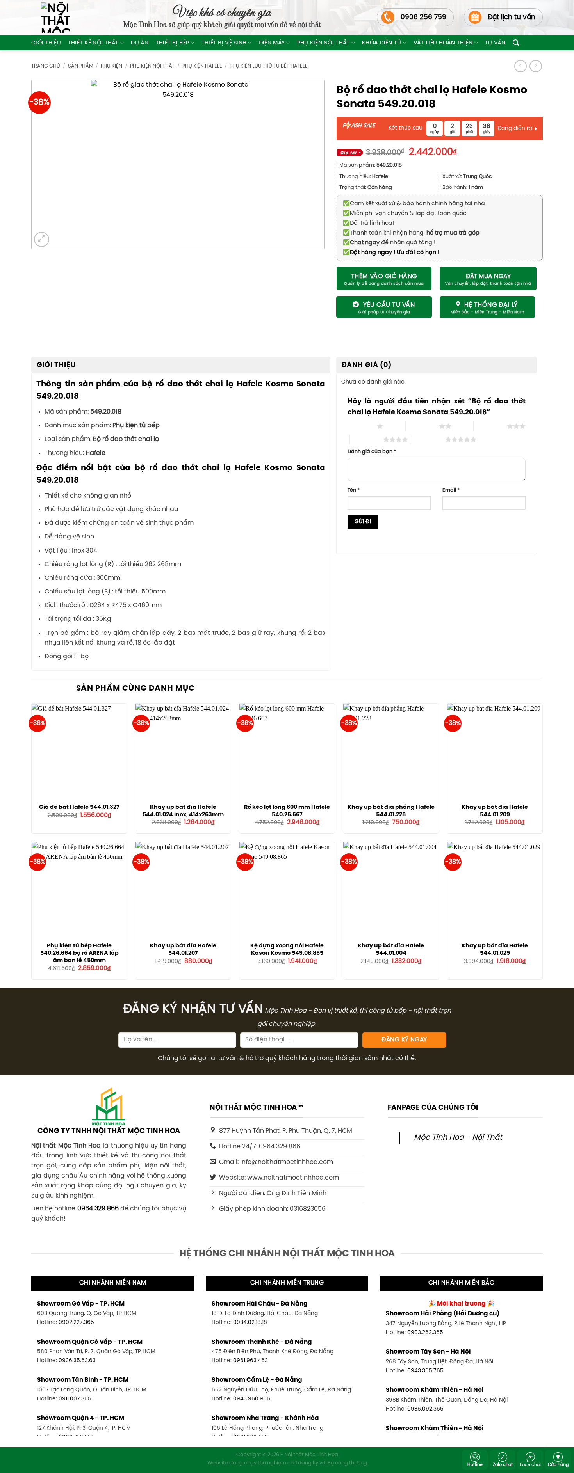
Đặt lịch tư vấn (511, 17)
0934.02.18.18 (250, 1322)
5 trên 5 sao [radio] (428, 439)
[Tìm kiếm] (516, 42)
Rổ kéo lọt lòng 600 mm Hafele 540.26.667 (287, 811)
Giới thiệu (46, 43)
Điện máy (272, 43)
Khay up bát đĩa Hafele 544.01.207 (183, 949)
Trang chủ (45, 66)
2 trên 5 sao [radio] (422, 426)
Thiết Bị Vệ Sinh (224, 43)
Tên (354, 490)
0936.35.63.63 (77, 1360)
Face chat (530, 1464)
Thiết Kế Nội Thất (93, 43)
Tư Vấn (495, 43)
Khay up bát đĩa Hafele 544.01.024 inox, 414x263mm (183, 811)
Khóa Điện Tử (381, 43)
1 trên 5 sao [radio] (360, 426)
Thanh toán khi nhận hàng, (411, 233)
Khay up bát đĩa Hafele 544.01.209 (495, 811)
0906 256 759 (423, 17)
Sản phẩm (80, 66)
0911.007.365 (75, 1399)
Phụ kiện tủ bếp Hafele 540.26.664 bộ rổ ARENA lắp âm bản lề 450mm (79, 953)
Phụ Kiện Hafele (202, 66)
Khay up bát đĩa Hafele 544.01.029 (495, 949)
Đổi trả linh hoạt (368, 223)
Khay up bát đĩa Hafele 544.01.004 (391, 949)
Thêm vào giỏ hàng (384, 276)
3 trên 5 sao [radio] (490, 426)
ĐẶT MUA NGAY (488, 277)
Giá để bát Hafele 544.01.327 (79, 807)
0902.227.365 (76, 1322)
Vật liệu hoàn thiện (443, 43)
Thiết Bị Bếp (172, 43)
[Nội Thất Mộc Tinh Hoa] (50, 17)
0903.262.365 (425, 1332)
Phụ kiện (111, 66)
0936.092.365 (425, 1409)
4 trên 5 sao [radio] (366, 439)
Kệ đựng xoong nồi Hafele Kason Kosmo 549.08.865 (287, 949)
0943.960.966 (251, 1399)
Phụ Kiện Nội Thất (323, 43)
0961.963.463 (250, 1360)
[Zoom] (41, 239)
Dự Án (139, 43)
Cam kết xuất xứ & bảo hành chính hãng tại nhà (414, 204)
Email (451, 490)
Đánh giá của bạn (372, 451)
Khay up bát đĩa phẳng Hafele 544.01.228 (391, 811)
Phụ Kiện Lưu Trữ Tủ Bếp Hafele (269, 66)
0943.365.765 (425, 1370)
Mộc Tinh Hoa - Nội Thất (458, 1138)
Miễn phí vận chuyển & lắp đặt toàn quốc (405, 213)
